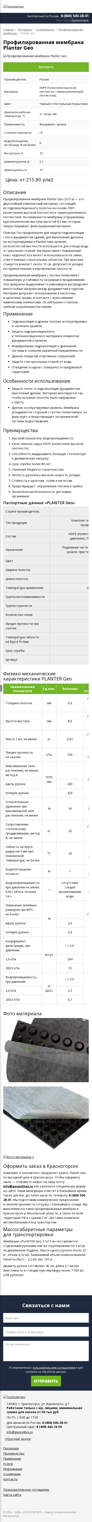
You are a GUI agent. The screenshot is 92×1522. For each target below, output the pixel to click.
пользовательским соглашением (54, 1367)
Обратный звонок (18, 1439)
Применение (12, 1459)
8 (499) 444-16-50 (49, 1427)
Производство (13, 1453)
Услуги (8, 1464)
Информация (12, 1469)
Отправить (46, 1381)
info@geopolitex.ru (18, 1186)
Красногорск (80, 20)
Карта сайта (12, 1495)
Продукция (11, 1448)
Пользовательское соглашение (26, 1490)
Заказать (46, 67)
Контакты (10, 1479)
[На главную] (26, 6)
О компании (12, 1474)
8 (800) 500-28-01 (75, 15)
